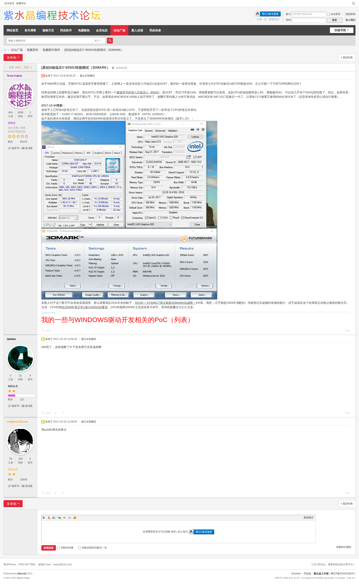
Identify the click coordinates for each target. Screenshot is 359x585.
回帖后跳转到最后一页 (94, 547)
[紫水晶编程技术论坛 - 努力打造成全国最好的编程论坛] (52, 15)
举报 (347, 330)
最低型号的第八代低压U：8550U (138, 92)
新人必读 (137, 30)
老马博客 (30, 30)
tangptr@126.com (17, 421)
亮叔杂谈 (155, 30)
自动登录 (336, 14)
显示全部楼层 (87, 75)
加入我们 (350, 19)
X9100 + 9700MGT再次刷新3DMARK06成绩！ (165, 302)
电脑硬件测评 (51, 49)
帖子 (97, 40)
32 (20, 375)
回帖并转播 (67, 547)
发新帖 (12, 57)
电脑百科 (32, 49)
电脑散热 (84, 30)
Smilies (75, 517)
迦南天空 (48, 30)
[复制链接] (121, 67)
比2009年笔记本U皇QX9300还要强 (85, 307)
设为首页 (9, 3)
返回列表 (348, 57)
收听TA (16, 148)
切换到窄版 (353, 3)
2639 (20, 112)
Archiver (296, 573)
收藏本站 (21, 3)
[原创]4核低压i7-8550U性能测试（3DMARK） (94, 49)
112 (22, 399)
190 (20, 458)
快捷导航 (340, 30)
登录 (173, 531)
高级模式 (309, 517)
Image (54, 517)
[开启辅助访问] (350, 3)
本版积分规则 (343, 547)
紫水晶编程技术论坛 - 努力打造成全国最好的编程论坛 (5, 50)
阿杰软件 (66, 30)
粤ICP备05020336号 (342, 573)
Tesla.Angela (14, 75)
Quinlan (11, 339)
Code (70, 517)
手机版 (307, 573)
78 (10, 458)
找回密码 (350, 14)
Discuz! (22, 573)
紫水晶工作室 (321, 573)
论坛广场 (119, 30)
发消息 (29, 148)
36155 (23, 141)
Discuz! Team (23, 578)
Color (49, 517)
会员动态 (102, 30)
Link (59, 517)
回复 (48, 330)
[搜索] (110, 41)
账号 (288, 14)
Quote (64, 517)
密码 (288, 19)
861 (11, 112)
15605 (23, 479)
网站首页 (12, 30)
